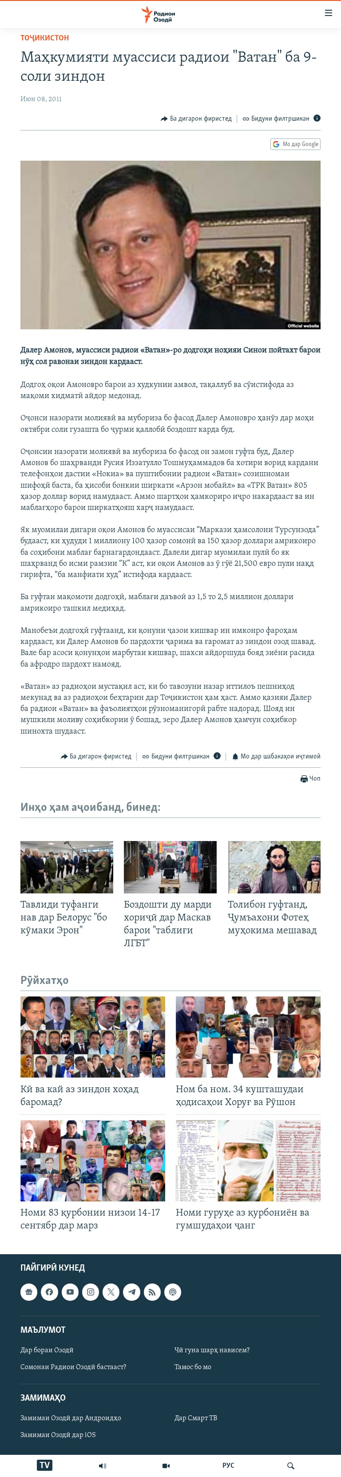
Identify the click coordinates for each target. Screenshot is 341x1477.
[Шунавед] (102, 1466)
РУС (228, 1465)
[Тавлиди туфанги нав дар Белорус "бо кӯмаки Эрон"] (66, 867)
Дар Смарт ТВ (195, 1418)
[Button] (196, 119)
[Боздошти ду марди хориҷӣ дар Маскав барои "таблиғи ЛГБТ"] (170, 867)
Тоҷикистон (44, 39)
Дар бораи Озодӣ (47, 1350)
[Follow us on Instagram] (90, 1291)
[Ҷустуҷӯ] (291, 1466)
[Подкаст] (172, 1291)
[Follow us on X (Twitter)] (111, 1291)
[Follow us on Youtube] (70, 1291)
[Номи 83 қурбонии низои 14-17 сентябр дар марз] (92, 1160)
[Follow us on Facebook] (49, 1291)
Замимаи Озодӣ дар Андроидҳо (70, 1418)
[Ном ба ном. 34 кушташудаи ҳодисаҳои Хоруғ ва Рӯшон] (248, 1037)
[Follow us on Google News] (28, 1291)
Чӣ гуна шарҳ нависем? (212, 1350)
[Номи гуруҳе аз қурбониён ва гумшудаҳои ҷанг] (248, 1160)
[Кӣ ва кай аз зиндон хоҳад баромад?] (92, 1037)
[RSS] (152, 1291)
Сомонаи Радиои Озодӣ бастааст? (73, 1367)
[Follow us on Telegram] (131, 1291)
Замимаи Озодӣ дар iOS (58, 1435)
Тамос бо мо (192, 1367)
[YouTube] (166, 1466)
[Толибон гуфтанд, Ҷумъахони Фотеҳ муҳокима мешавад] (274, 867)
